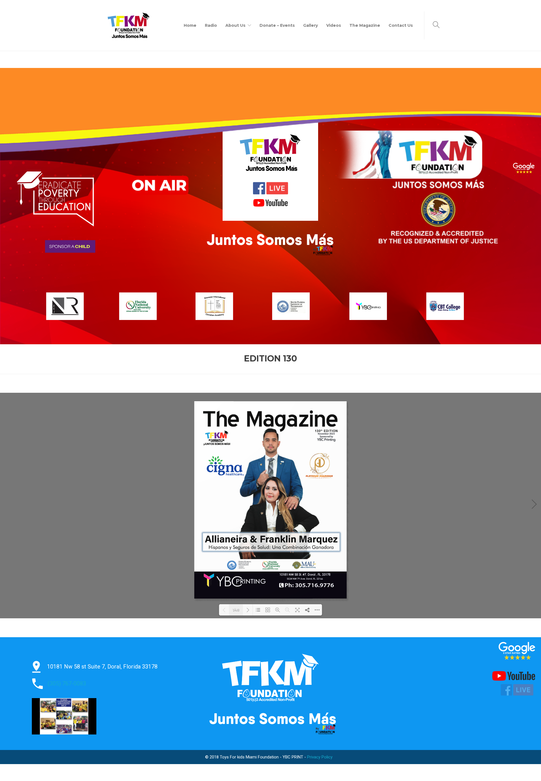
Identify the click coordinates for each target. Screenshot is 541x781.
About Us (235, 25)
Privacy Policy (319, 757)
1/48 (236, 610)
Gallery (310, 25)
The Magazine (364, 25)
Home (190, 25)
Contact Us (401, 25)
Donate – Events (277, 25)
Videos (333, 25)
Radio (211, 25)
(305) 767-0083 (67, 683)
